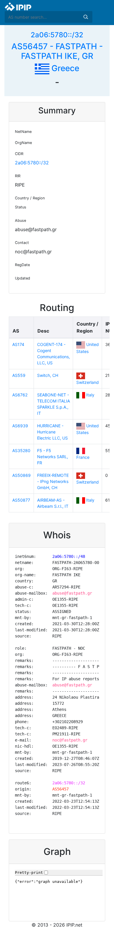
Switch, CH (47, 375)
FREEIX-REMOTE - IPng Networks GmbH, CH (53, 481)
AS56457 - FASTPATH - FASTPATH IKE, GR (57, 51)
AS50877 (21, 500)
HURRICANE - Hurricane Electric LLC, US (52, 431)
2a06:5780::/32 (57, 35)
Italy (90, 394)
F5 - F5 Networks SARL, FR (52, 456)
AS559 (18, 375)
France (82, 457)
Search (85, 17)
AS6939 (20, 425)
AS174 (18, 344)
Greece (64, 68)
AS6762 (19, 394)
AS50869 (21, 475)
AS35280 (21, 450)
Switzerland (87, 382)
